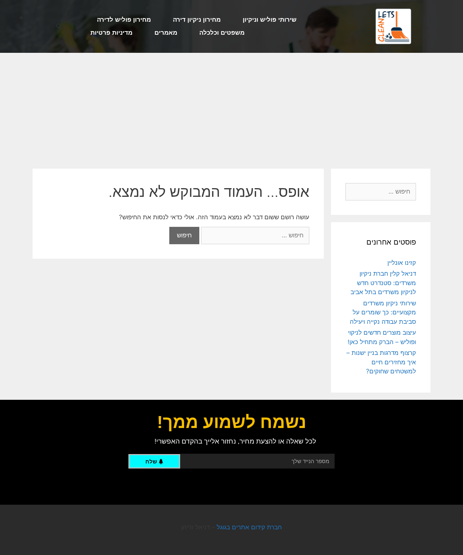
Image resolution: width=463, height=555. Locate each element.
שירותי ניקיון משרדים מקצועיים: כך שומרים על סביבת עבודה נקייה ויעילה (383, 312)
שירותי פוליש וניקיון (270, 19)
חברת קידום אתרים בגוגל (249, 527)
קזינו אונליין (401, 262)
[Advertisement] (231, 107)
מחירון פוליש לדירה (124, 19)
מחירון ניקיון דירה (197, 19)
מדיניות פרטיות (111, 32)
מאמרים (165, 32)
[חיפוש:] (254, 235)
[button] (59, 26)
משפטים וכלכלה (222, 32)
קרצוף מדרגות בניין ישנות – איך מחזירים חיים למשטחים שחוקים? (381, 362)
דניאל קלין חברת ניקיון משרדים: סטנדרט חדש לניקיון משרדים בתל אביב (383, 283)
